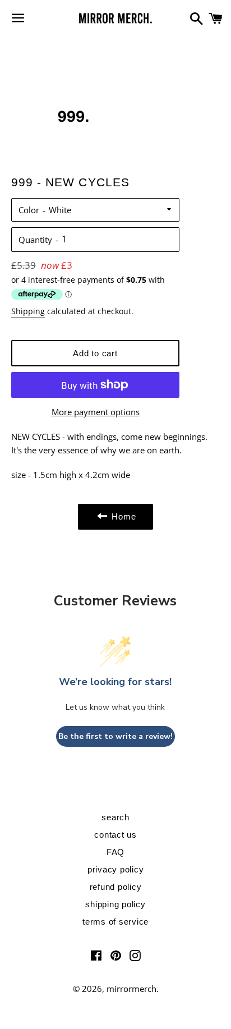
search (115, 817)
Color (29, 209)
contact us (115, 834)
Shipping (28, 311)
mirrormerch (131, 988)
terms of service (115, 921)
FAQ (115, 852)
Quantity (35, 239)
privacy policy (115, 869)
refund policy (116, 887)
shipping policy (115, 904)
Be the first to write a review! (115, 736)
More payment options (96, 411)
